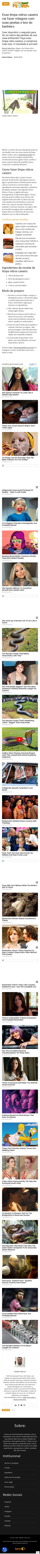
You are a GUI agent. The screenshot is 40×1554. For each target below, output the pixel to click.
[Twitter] (21, 1405)
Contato (7, 1468)
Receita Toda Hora (8, 48)
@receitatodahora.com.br (24, 347)
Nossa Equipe (9, 1487)
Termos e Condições (11, 1463)
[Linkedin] (16, 1405)
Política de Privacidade (12, 1477)
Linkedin (7, 1521)
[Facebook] (18, 1405)
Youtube (7, 1516)
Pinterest (7, 1526)
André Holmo (7, 57)
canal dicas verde (25, 155)
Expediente (8, 1473)
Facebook (7, 1502)
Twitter (6, 1507)
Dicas (18, 48)
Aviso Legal (8, 1482)
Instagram (7, 1511)
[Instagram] (24, 1405)
